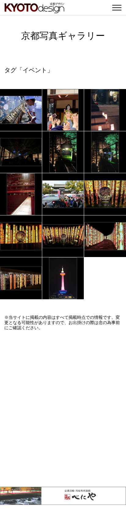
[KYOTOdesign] (34, 10)
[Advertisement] (63, 408)
